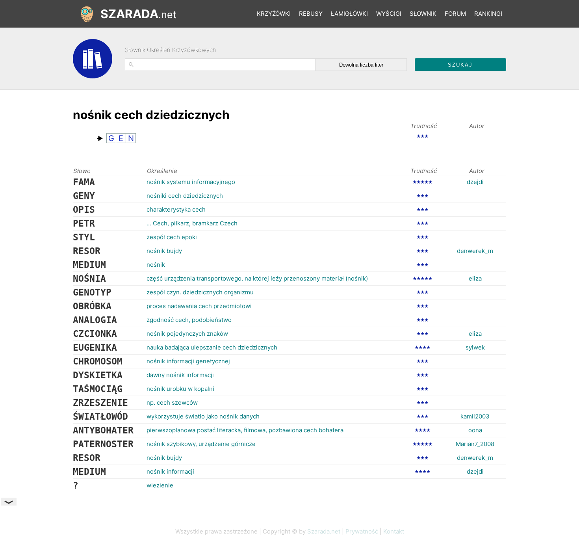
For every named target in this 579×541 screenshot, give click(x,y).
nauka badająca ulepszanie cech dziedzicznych (212, 347)
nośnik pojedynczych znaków (187, 333)
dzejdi (475, 182)
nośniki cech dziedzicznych (185, 195)
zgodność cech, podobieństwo (189, 319)
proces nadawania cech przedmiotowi (199, 306)
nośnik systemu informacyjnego (191, 182)
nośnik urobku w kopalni (180, 388)
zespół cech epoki (172, 237)
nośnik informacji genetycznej (188, 361)
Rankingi (488, 13)
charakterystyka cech (176, 209)
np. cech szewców (172, 402)
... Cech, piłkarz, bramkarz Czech (192, 223)
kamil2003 (475, 416)
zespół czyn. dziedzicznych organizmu (200, 292)
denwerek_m (475, 251)
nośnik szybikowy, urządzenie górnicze (201, 444)
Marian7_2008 (475, 444)
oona (475, 430)
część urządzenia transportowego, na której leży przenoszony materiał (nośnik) (257, 278)
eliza (475, 278)
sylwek (475, 347)
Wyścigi (388, 13)
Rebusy (311, 13)
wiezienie (160, 485)
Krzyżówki (274, 13)
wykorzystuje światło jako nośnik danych (203, 416)
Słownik (423, 13)
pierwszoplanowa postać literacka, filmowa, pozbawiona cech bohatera (245, 430)
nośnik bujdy (164, 251)
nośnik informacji (170, 471)
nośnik (156, 264)
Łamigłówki (349, 13)
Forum (455, 13)
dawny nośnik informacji (180, 375)
